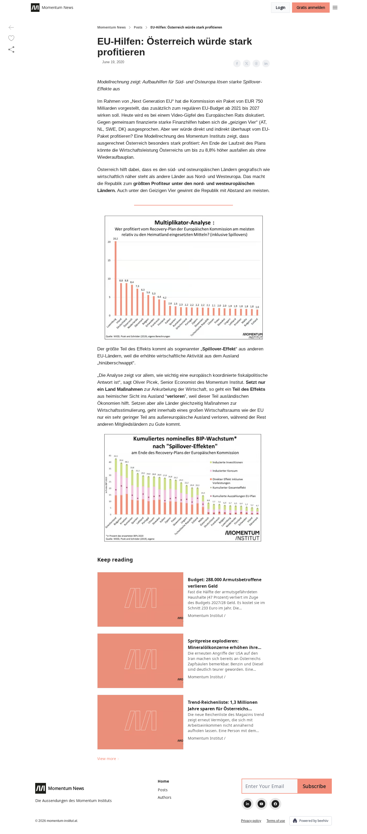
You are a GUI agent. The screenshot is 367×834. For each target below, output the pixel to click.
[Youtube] (261, 804)
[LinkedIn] (247, 804)
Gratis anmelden (311, 7)
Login (280, 7)
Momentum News (111, 27)
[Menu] (335, 7)
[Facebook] (275, 804)
